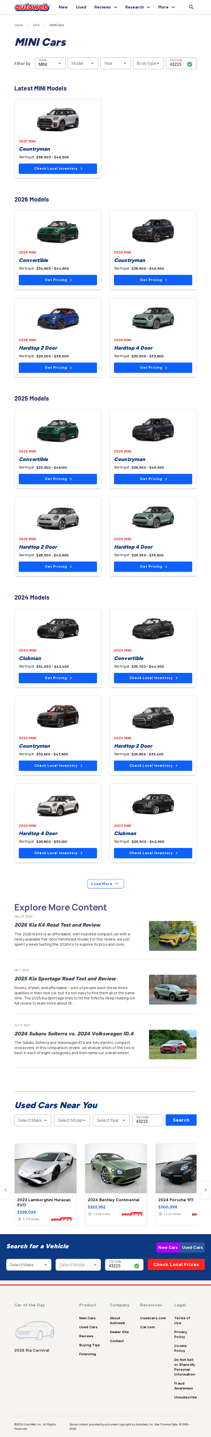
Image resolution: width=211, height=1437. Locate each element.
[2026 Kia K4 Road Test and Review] (173, 936)
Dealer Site (119, 1332)
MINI (36, 25)
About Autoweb (117, 1320)
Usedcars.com (153, 1318)
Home (18, 25)
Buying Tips (89, 1345)
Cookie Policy (180, 1348)
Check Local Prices (176, 1264)
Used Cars (192, 1247)
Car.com (147, 1327)
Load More (101, 884)
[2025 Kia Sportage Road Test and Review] (173, 990)
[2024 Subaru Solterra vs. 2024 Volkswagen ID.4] (173, 1045)
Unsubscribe (185, 1397)
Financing (87, 1354)
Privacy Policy (180, 1334)
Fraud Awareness (183, 1385)
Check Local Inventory (55, 168)
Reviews (86, 1336)
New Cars (168, 1247)
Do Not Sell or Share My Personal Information (184, 1367)
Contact (117, 1341)
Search (181, 1120)
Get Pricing (56, 280)
